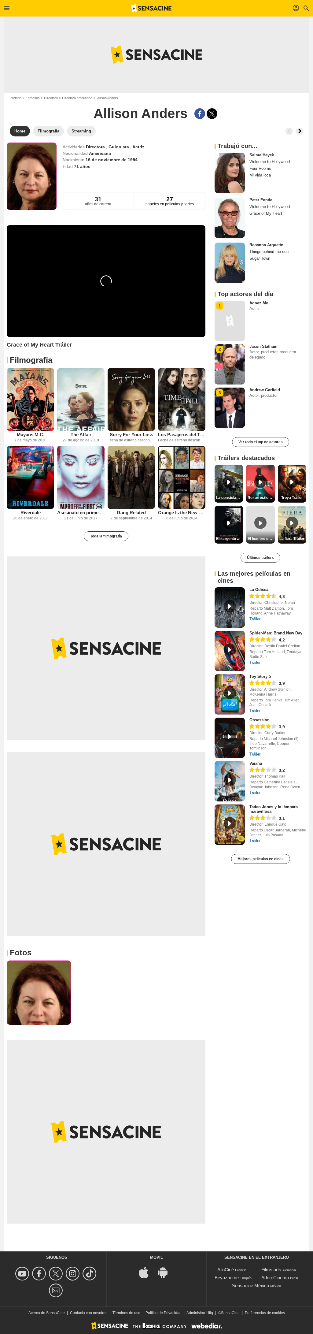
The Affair (81, 434)
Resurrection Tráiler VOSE (261, 498)
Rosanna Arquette (266, 245)
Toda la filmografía (106, 536)
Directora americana (77, 98)
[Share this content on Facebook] (199, 113)
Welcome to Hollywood (269, 161)
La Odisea (258, 589)
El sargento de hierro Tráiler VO (229, 539)
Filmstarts (271, 1269)
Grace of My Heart (265, 213)
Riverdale (30, 512)
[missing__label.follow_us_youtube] (23, 1273)
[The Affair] (81, 399)
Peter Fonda (260, 200)
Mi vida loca (260, 175)
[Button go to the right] (299, 131)
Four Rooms (260, 168)
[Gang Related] (131, 477)
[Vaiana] (230, 781)
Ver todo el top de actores (260, 442)
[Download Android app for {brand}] (166, 1272)
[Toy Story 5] (230, 694)
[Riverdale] (30, 477)
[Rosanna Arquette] (230, 263)
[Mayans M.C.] (30, 399)
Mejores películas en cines (261, 859)
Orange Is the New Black (181, 512)
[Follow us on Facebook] (40, 1273)
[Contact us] (56, 1290)
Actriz (138, 146)
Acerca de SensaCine (46, 1313)
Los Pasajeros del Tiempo (181, 434)
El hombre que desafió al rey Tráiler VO (261, 539)
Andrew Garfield (264, 390)
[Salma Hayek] (230, 173)
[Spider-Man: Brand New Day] (230, 651)
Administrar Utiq (199, 1313)
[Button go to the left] (289, 131)
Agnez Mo (258, 303)
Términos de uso (126, 1313)
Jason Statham (263, 346)
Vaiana (255, 763)
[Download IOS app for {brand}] (147, 1272)
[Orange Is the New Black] (181, 477)
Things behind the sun (269, 251)
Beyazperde (227, 1277)
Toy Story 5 (260, 676)
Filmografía (31, 360)
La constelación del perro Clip (229, 498)
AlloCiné (225, 1269)
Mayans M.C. (30, 434)
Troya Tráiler (292, 498)
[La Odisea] (230, 607)
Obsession (259, 720)
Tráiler (254, 619)
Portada (15, 98)
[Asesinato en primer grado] (81, 477)
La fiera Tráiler (291, 539)
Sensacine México (250, 1285)
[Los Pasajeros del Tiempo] (181, 399)
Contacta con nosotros (88, 1313)
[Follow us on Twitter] (56, 1273)
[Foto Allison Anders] (39, 993)
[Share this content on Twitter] (212, 113)
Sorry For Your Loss (131, 434)
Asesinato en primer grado (81, 512)
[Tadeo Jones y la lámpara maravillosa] (230, 824)
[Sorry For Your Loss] (131, 399)
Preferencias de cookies (265, 1313)
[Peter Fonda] (230, 218)
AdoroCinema (275, 1277)
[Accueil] (151, 8)
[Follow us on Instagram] (73, 1273)
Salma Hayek (261, 155)
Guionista (119, 146)
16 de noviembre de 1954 (112, 159)
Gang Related (131, 512)
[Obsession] (230, 738)
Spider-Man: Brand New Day (275, 633)
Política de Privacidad (163, 1313)
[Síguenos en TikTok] (90, 1273)
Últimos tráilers (260, 558)
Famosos (33, 98)
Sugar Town (259, 258)
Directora (51, 98)
